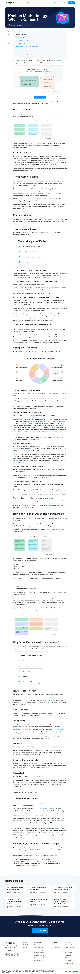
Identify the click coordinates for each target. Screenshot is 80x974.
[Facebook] (8, 44)
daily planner (57, 828)
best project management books (57, 318)
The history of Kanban (22, 40)
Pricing (41, 2)
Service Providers (38, 960)
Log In (65, 2)
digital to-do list (31, 421)
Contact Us (47, 2)
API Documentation (39, 947)
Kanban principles (21, 43)
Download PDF (40, 97)
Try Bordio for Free (40, 930)
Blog (35, 944)
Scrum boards (59, 340)
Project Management (55, 947)
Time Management (55, 950)
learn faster (48, 505)
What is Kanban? (21, 37)
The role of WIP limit (22, 52)
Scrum (32, 318)
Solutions (28, 2)
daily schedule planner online (21, 434)
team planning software (48, 808)
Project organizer (69, 944)
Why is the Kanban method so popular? (26, 49)
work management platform (22, 450)
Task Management (55, 944)
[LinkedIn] (8, 39)
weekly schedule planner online (56, 432)
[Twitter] (8, 35)
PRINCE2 (28, 300)
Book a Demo (57, 2)
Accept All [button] (76, 971)
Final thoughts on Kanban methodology (26, 54)
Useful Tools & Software (40, 957)
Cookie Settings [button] (68, 971)
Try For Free (70, 967)
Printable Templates (39, 955)
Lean (43, 300)
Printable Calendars (39, 952)
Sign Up (71, 2)
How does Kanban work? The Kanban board (27, 46)
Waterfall (47, 700)
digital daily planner (53, 610)
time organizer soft (25, 507)
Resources (34, 2)
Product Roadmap (38, 950)
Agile (47, 164)
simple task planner (45, 421)
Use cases (21, 2)
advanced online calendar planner (35, 608)
